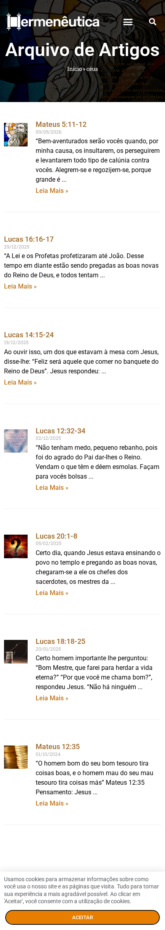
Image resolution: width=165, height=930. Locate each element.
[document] (82, 465)
